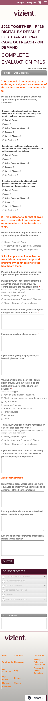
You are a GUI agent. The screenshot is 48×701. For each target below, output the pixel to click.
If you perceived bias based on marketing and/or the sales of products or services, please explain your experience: (22, 453)
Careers (17, 683)
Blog (16, 670)
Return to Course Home (37, 69)
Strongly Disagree (12, 250)
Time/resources (11, 412)
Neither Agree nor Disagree (17, 246)
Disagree (37, 246)
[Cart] (39, 4)
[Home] (24, 12)
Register (32, 2)
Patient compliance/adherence (18, 408)
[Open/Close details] (44, 576)
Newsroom (19, 662)
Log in (21, 2)
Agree (23, 242)
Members (6, 683)
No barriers (9, 415)
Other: (6, 419)
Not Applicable (31, 250)
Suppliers (6, 687)
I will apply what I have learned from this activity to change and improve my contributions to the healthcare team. (21, 284)
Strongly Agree (11, 242)
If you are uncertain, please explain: (19, 334)
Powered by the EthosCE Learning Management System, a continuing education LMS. (36, 698)
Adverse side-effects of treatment (19, 395)
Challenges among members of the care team (25, 398)
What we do (7, 662)
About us (18, 656)
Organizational (10, 401)
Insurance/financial (12, 405)
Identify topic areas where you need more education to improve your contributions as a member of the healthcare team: (23, 487)
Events (17, 678)
